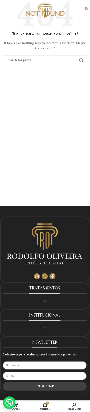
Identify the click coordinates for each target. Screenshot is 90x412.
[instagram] (37, 276)
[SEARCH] (81, 60)
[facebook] (52, 276)
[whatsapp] (45, 276)
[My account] (75, 10)
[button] (44, 301)
